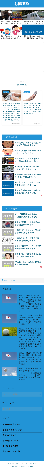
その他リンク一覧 (12, 451)
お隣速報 (22, 3)
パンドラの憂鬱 (11, 446)
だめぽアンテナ (11, 435)
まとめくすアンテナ (13, 430)
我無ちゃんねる (11, 441)
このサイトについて (30, 463)
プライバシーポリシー (14, 463)
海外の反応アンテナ (13, 424)
